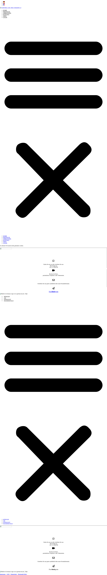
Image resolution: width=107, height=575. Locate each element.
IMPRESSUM (7, 296)
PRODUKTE (6, 11)
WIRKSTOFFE (7, 13)
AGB (5, 298)
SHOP (4, 16)
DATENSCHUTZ (7, 299)
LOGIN (5, 17)
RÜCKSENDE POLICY (9, 300)
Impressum (2, 574)
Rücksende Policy (22, 574)
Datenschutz (14, 574)
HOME (5, 10)
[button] (53, 126)
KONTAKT (6, 14)
